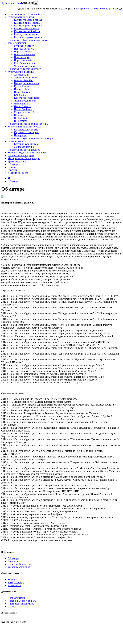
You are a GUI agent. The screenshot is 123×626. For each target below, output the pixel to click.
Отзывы (12, 167)
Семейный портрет (24, 63)
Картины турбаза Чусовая (28, 37)
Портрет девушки (23, 51)
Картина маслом (17, 141)
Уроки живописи (17, 161)
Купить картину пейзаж (21, 17)
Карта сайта (14, 585)
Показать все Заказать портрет (24, 69)
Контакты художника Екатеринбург (27, 152)
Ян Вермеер (20, 120)
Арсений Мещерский (25, 77)
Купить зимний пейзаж (27, 22)
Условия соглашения (19, 567)
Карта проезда (114, 8)
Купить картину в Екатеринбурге (26, 14)
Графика (12, 170)
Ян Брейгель (21, 118)
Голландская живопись (26, 83)
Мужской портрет (24, 45)
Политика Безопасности (21, 564)
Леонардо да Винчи (25, 100)
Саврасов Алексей (24, 112)
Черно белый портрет (26, 66)
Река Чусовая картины (26, 34)
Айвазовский (21, 74)
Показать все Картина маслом (24, 149)
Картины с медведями (26, 129)
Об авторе (13, 164)
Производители (16, 597)
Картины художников (26, 144)
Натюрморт (20, 135)
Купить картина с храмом (28, 25)
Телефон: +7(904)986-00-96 (90, 8)
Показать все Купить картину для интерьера (32, 138)
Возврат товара (16, 582)
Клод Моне (20, 94)
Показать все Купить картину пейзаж (28, 40)
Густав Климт (21, 86)
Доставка (13, 561)
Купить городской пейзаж (28, 19)
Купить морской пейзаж (27, 31)
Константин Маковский (27, 97)
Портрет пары (21, 57)
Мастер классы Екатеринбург (24, 158)
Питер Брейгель (23, 109)
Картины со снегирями (26, 132)
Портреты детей (23, 60)
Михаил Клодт (22, 103)
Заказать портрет (17, 43)
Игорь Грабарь (22, 89)
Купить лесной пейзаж (26, 28)
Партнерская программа (21, 603)
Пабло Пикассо (22, 106)
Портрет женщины (24, 54)
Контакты (13, 579)
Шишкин (19, 115)
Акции (11, 606)
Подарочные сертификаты (22, 600)
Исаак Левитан (22, 92)
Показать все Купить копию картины (28, 123)
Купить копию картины (21, 71)
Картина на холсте (18, 172)
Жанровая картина (24, 146)
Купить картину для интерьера (24, 126)
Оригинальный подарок (21, 155)
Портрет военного (24, 48)
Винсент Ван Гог (23, 80)
